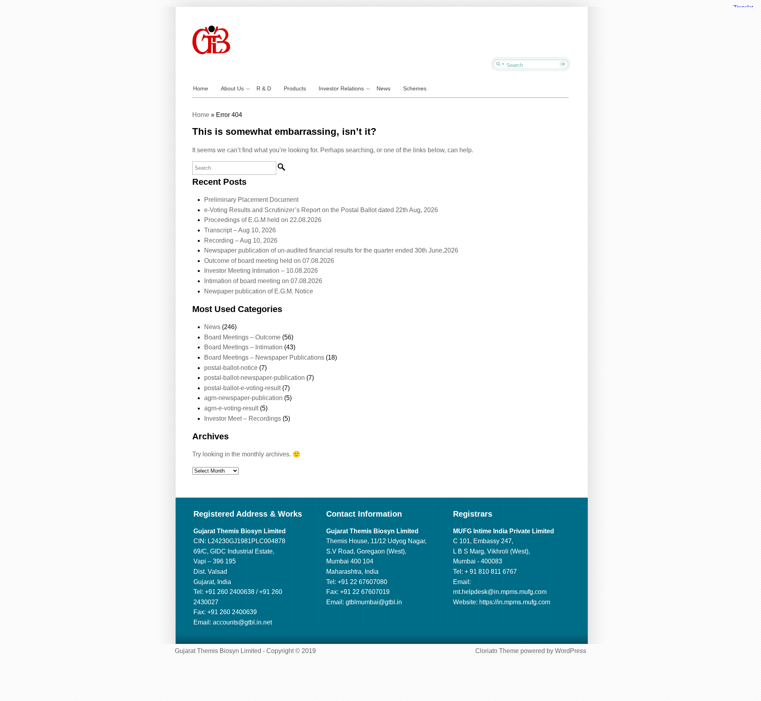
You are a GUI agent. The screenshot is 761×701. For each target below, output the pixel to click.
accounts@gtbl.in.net (242, 622)
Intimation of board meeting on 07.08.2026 (263, 281)
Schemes (414, 88)
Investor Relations (341, 88)
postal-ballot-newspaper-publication (254, 377)
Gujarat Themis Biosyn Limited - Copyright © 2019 (245, 650)
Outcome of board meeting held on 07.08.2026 (269, 260)
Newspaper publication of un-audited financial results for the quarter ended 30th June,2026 (331, 250)
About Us (232, 88)
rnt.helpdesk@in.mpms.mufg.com (500, 591)
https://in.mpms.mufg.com (514, 602)
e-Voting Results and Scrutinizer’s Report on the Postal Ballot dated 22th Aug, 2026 (321, 210)
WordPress (570, 650)
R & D (263, 88)
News (383, 88)
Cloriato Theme (497, 650)
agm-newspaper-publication (243, 398)
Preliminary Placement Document (251, 199)
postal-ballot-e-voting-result (242, 388)
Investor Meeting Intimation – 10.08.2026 (261, 270)
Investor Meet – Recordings (242, 418)
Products (295, 88)
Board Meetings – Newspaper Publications (264, 357)
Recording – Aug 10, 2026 (240, 240)
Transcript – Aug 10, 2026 (240, 230)
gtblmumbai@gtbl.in (374, 602)
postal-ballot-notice (231, 367)
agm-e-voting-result (231, 408)
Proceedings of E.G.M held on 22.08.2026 (262, 219)
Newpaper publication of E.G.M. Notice (258, 291)
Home (200, 88)
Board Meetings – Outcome (242, 337)
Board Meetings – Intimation (243, 347)
